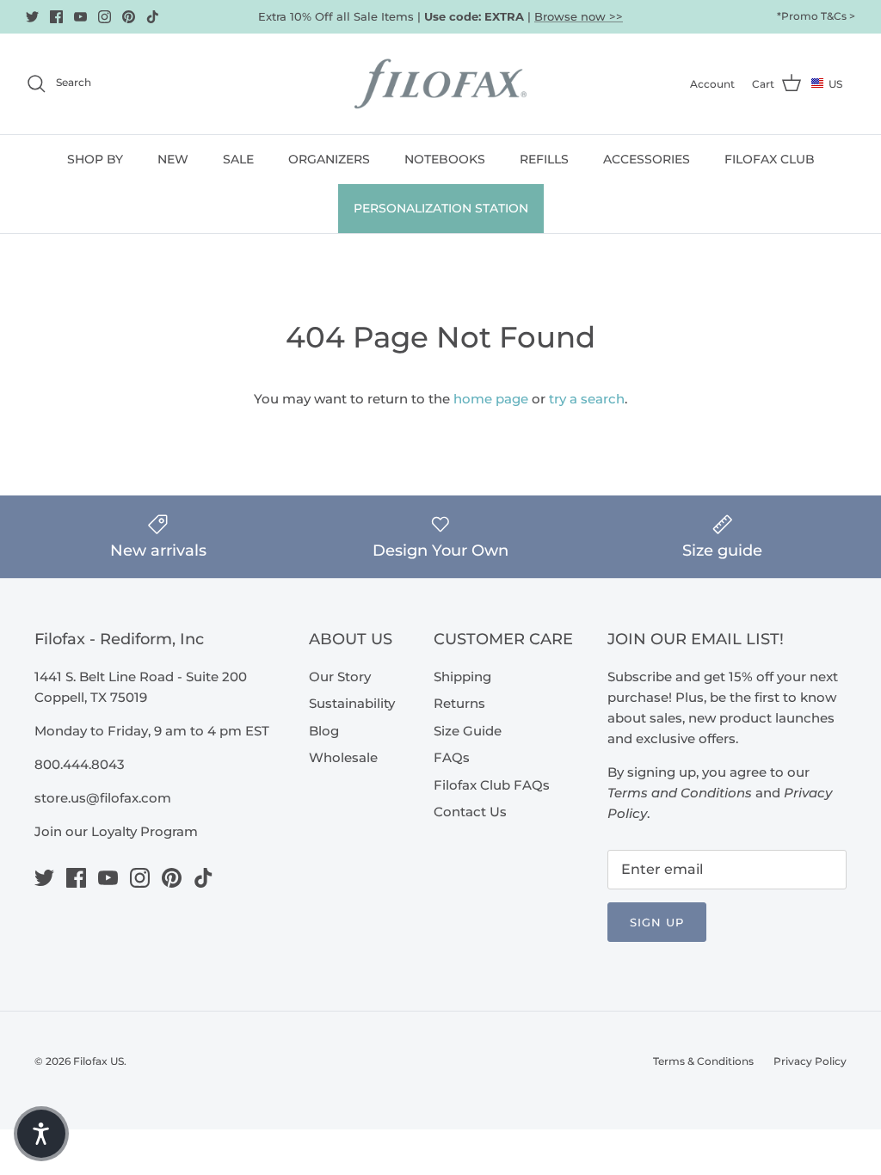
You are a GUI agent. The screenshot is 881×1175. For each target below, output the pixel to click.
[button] (41, 1133)
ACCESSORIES (646, 159)
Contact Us (470, 811)
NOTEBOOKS (444, 159)
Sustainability (352, 703)
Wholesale (343, 757)
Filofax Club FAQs (492, 785)
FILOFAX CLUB (769, 159)
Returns (459, 703)
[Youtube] (80, 16)
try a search (587, 399)
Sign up (657, 922)
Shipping (462, 676)
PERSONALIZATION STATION (441, 208)
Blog (324, 731)
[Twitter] (32, 16)
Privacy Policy (810, 1061)
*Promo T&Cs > (816, 15)
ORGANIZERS (329, 159)
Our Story (340, 676)
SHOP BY (95, 159)
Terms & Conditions (703, 1061)
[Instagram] (104, 16)
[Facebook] (56, 16)
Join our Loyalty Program (116, 831)
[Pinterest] (128, 16)
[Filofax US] (440, 84)
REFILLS (544, 159)
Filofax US (98, 1061)
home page (490, 399)
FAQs (452, 757)
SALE (238, 159)
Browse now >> (578, 16)
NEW (172, 159)
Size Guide (468, 731)
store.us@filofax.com (102, 798)
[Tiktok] (152, 16)
